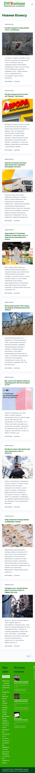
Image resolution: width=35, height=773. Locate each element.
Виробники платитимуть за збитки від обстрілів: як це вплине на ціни (21, 701)
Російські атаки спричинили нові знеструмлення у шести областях (17, 451)
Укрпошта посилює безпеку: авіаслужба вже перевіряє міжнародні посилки (16, 165)
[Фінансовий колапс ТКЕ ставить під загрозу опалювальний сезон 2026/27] (17, 323)
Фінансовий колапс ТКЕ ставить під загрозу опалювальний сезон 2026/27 (17, 308)
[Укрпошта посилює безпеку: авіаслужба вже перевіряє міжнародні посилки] (17, 180)
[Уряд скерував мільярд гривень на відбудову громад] (17, 535)
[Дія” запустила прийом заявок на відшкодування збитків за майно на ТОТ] (17, 398)
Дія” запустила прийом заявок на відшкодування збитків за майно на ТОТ (17, 383)
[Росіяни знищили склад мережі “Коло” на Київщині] (17, 44)
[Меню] (32, 4)
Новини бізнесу (9, 24)
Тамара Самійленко (20, 685)
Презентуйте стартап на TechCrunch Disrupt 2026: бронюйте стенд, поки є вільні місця (21, 684)
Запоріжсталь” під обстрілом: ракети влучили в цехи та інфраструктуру (16, 590)
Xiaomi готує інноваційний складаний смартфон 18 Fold (21, 719)
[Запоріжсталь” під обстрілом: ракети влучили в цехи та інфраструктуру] (17, 606)
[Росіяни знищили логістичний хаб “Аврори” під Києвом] (17, 110)
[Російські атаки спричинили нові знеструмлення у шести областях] (17, 467)
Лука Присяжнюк (19, 703)
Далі (28, 656)
